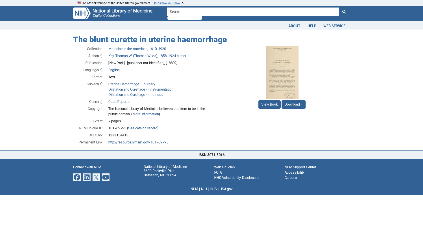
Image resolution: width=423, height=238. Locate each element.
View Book (269, 104)
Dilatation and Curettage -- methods (135, 95)
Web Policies (224, 167)
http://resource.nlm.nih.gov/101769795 (138, 142)
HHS (213, 189)
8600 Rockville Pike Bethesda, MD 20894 (160, 173)
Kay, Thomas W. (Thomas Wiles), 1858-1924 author (147, 56)
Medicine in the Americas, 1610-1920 (137, 49)
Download (292, 104)
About (294, 26)
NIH (204, 189)
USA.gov (226, 189)
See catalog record (142, 128)
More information (145, 114)
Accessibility (295, 172)
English (114, 70)
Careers (291, 178)
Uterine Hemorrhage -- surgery (131, 84)
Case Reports (119, 102)
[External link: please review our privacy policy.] (77, 177)
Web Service (334, 26)
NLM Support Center (300, 167)
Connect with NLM (87, 167)
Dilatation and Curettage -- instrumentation (140, 89)
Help (312, 26)
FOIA (218, 172)
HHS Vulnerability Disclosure (236, 178)
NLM (194, 189)
